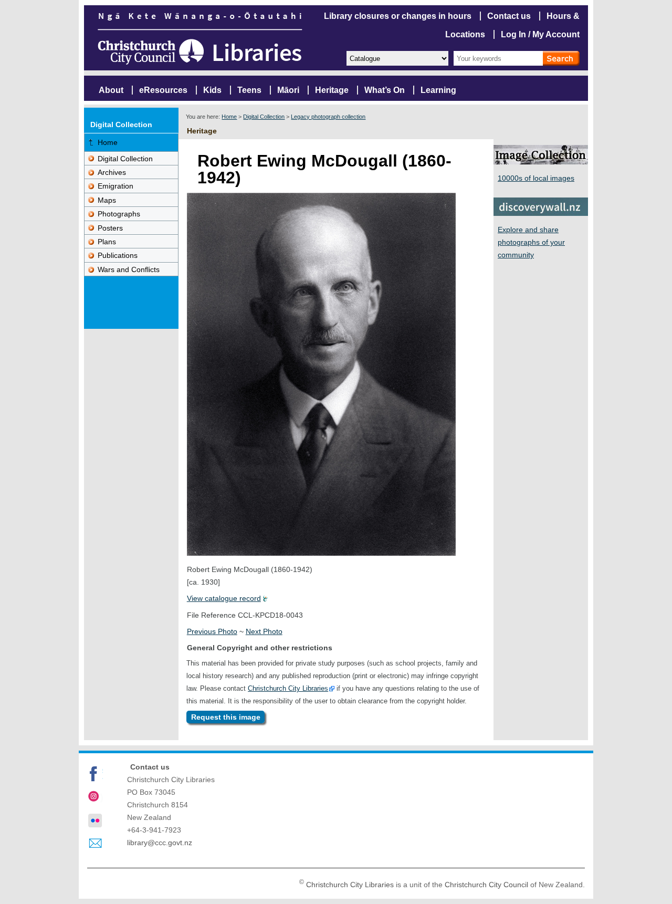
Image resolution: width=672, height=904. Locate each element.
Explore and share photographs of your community (531, 242)
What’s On (384, 90)
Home (229, 116)
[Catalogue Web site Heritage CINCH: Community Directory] (396, 57)
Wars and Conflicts (129, 269)
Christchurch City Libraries (288, 688)
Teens (249, 90)
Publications (118, 255)
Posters (110, 228)
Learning (438, 90)
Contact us (509, 16)
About (111, 90)
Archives (112, 172)
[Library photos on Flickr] (95, 820)
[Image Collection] (541, 161)
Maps (107, 200)
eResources (163, 90)
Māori (288, 90)
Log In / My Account (540, 34)
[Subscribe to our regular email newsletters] (95, 843)
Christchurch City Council (486, 884)
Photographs (119, 214)
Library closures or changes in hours (397, 16)
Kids (212, 90)
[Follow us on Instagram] (95, 797)
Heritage (332, 90)
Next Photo (264, 631)
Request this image (225, 717)
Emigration (115, 186)
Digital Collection (264, 116)
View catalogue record (224, 598)
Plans (107, 241)
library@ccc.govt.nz (159, 842)
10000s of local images (536, 178)
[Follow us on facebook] (95, 774)
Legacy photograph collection (328, 116)
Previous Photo (212, 631)
